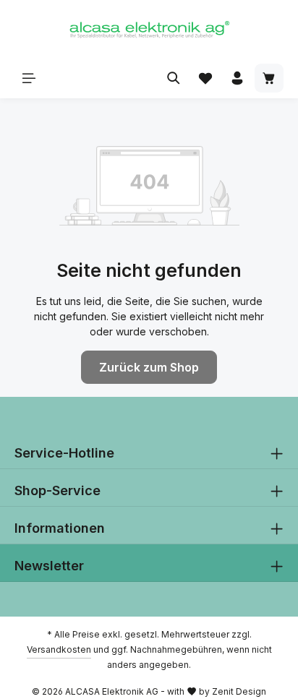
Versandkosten (59, 649)
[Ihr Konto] (237, 78)
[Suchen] (173, 78)
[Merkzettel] (205, 78)
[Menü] (28, 78)
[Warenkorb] (269, 78)
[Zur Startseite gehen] (149, 28)
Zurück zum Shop (149, 367)
